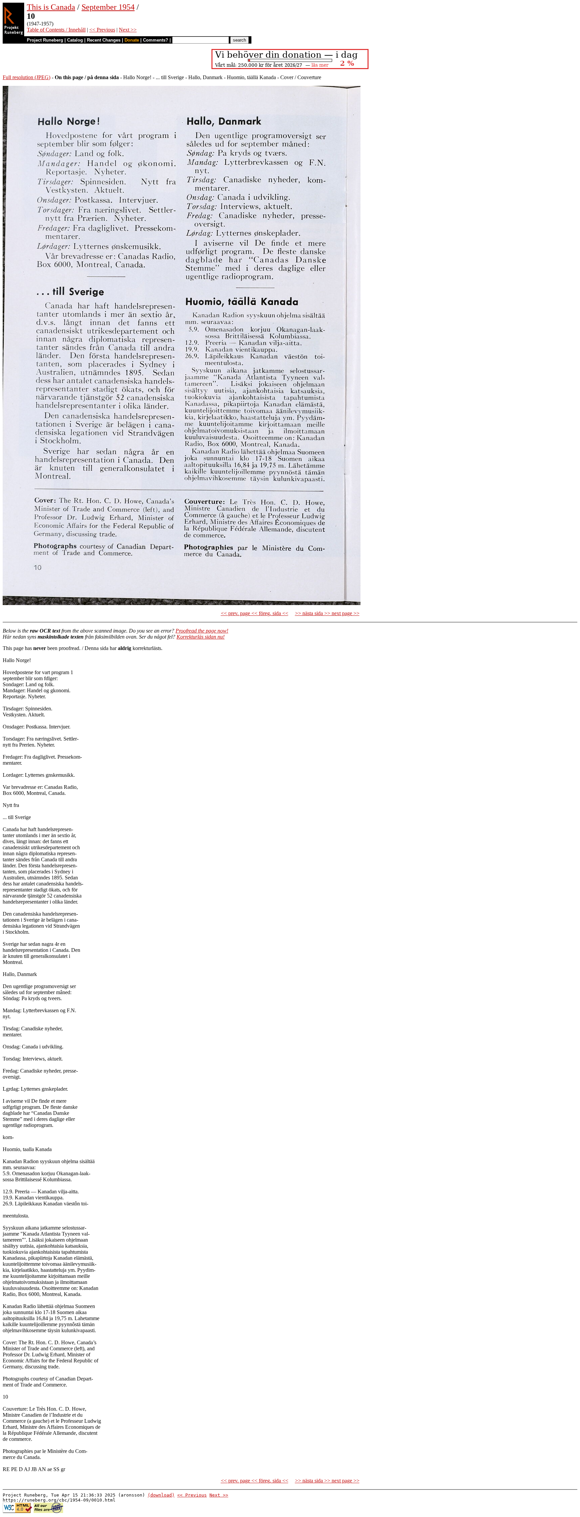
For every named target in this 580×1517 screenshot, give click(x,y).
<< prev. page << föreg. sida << (254, 613)
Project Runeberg (45, 40)
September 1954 (108, 7)
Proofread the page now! (202, 631)
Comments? (155, 40)
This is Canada (51, 7)
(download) (161, 1495)
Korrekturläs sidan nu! (201, 637)
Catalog (75, 40)
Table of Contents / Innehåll (56, 30)
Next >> (128, 30)
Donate (132, 40)
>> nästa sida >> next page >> (327, 613)
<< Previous (102, 30)
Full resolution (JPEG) (26, 77)
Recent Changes (103, 40)
